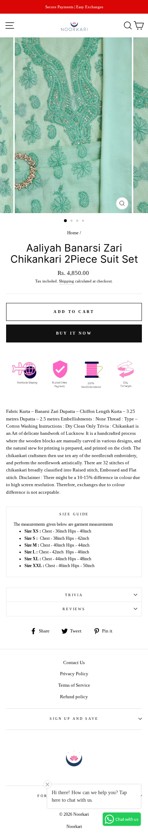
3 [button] (78, 221)
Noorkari (74, 826)
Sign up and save (74, 719)
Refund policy (74, 696)
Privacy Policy (74, 673)
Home (73, 232)
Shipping (66, 281)
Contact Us (74, 662)
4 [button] (83, 221)
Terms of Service (74, 685)
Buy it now (74, 333)
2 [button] (72, 221)
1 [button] (66, 221)
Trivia (74, 595)
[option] (74, 7)
